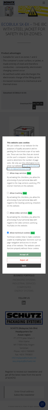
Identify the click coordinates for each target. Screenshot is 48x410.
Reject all (24, 260)
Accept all (24, 254)
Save (24, 265)
